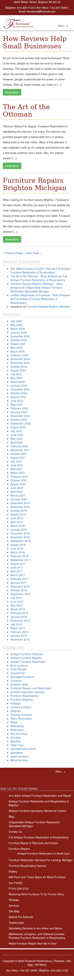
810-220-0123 (25, 7)
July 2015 (16, 624)
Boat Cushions (19, 665)
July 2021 (16, 461)
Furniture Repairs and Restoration (30, 688)
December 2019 (20, 503)
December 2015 (20, 620)
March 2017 (17, 575)
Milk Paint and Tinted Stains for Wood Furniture (37, 877)
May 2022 (16, 438)
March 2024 (17, 382)
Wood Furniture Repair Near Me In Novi (33, 943)
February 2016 (19, 613)
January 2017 (18, 582)
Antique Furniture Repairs (25, 658)
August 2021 (18, 457)
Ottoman (15, 711)
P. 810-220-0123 (19, 888)
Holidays (15, 703)
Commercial (17, 673)
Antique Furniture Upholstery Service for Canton (37, 811)
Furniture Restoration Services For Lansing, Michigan (41, 860)
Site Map (14, 911)
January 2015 (18, 636)
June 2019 (16, 518)
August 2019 (18, 514)
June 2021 (16, 465)
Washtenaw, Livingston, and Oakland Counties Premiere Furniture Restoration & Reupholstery (37, 936)
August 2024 (18, 370)
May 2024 (16, 378)
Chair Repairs (18, 669)
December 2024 (20, 359)
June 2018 (16, 548)
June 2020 (16, 488)
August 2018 (18, 545)
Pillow (13, 722)
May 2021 (16, 469)
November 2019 (20, 507)
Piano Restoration (21, 718)
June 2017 (16, 567)
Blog (11, 816)
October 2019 (18, 510)
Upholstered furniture (23, 749)
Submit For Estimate (21, 917)
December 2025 (20, 336)
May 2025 (16, 347)
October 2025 (18, 340)
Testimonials (16, 922)
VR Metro (40, 965)
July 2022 (16, 431)
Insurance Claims (20, 707)
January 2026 (18, 332)
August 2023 (18, 397)
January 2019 (18, 529)
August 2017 (18, 564)
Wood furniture (19, 760)
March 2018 (17, 552)
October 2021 (18, 454)
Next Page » (34, 253)
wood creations (19, 756)
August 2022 (18, 427)
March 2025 (17, 351)
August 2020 (18, 484)
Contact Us (15, 831)
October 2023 (18, 393)
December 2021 (20, 450)
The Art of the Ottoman (26, 110)
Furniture (15, 680)
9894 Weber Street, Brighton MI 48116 (37, 2)
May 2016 (16, 605)
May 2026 (16, 325)
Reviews (14, 900)
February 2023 (19, 408)
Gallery (13, 871)
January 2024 (18, 385)
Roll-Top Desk (18, 734)
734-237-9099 (58, 7)
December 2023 (20, 389)
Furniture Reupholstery (24, 696)
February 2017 (19, 579)
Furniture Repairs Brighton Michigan (34, 184)
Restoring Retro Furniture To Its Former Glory (36, 894)
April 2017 (16, 571)
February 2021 (19, 476)
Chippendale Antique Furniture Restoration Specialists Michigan (36, 289)
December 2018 (20, 533)
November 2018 (20, 537)
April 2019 (16, 522)
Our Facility (15, 883)
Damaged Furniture (22, 677)
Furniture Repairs (19, 849)
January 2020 (18, 499)
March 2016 (17, 609)
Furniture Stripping (21, 699)
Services (15, 737)
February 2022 (19, 446)
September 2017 (20, 560)
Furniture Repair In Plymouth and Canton (33, 843)
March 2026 (17, 329)
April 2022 (16, 442)
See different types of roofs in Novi (31, 268)
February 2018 (19, 556)
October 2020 (18, 480)
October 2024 (18, 366)
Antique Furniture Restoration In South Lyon (43, 853)
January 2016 (18, 617)
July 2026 (16, 321)
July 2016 (16, 598)
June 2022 (16, 435)
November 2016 (20, 586)
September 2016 (20, 594)
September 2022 (20, 423)
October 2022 (18, 419)
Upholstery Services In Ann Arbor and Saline (35, 928)
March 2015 (17, 628)
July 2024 (16, 374)
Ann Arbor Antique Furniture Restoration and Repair (40, 795)
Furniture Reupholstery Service (27, 866)
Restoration (17, 730)
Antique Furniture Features (26, 654)
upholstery (16, 752)
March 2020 (17, 495)
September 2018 (20, 541)
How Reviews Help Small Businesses (35, 42)
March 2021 (17, 473)
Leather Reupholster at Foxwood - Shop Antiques (40, 295)
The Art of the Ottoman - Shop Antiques (34, 276)
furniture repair (19, 684)
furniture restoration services (27, 692)
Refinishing (17, 726)
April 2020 (16, 491)
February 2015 (19, 632)
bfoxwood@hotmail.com (41, 11)
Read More (12, 92)
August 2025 (18, 344)
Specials (15, 741)
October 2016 (18, 590)
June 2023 (16, 401)
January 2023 (18, 412)
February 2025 (19, 355)
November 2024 (20, 363)
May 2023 (16, 404)
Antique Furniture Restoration (28, 661)
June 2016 (16, 601)
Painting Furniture (21, 715)
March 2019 (17, 526)
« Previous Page (13, 253)
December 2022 (20, 416)
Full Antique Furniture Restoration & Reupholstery (40, 270)
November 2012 (20, 639)
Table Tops (17, 745)
